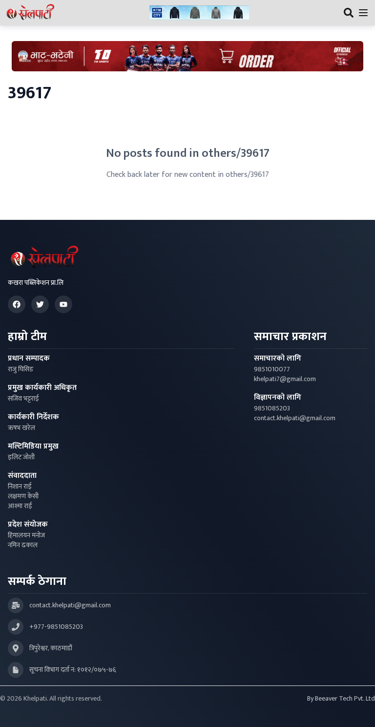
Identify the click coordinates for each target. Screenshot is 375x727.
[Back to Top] (357, 709)
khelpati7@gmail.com (285, 379)
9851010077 (272, 369)
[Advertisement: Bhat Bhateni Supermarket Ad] (187, 56)
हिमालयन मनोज (26, 535)
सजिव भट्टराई (23, 399)
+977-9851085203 (56, 627)
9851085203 (272, 408)
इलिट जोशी (21, 457)
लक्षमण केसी (23, 496)
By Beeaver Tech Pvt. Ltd (341, 699)
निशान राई (20, 487)
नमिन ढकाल (23, 545)
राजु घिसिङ (21, 369)
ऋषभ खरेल (21, 428)
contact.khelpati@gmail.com (294, 418)
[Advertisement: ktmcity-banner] (199, 13)
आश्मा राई (20, 506)
